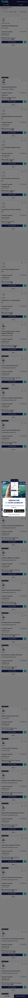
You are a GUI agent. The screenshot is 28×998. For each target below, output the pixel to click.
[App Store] (8, 511)
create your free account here (14, 514)
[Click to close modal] (23, 483)
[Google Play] (19, 511)
